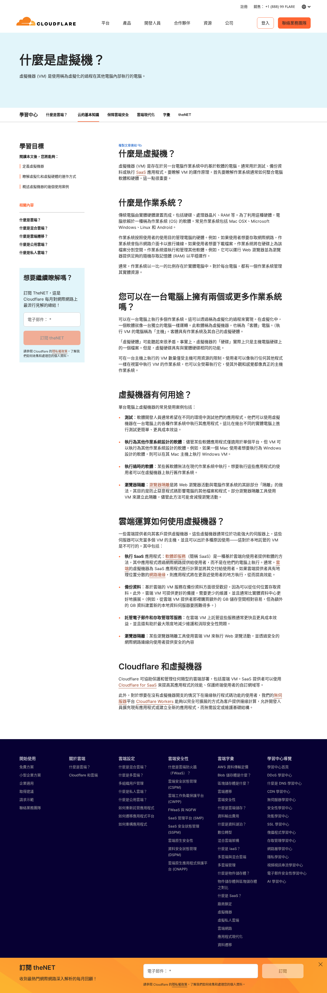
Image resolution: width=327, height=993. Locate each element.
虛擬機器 (225, 912)
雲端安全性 (227, 799)
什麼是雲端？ (56, 114)
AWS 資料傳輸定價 (233, 767)
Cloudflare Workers (154, 701)
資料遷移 (225, 944)
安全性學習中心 (279, 808)
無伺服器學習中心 (281, 799)
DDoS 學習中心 (279, 775)
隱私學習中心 (278, 857)
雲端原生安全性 (180, 840)
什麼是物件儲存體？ (234, 873)
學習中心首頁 (278, 767)
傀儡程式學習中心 (281, 832)
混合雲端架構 (228, 840)
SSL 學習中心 (278, 824)
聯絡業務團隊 (294, 23)
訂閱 (283, 971)
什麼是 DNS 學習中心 (284, 783)
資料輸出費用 (228, 816)
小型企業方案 (30, 775)
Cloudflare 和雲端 (83, 775)
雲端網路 (225, 928)
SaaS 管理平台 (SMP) (186, 818)
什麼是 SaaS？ (230, 895)
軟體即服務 (175, 556)
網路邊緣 (157, 574)
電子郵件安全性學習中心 (287, 873)
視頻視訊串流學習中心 (285, 865)
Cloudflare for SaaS (138, 685)
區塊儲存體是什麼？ (234, 783)
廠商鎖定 (225, 904)
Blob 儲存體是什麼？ (234, 775)
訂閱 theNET (52, 337)
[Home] (46, 23)
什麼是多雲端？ (131, 775)
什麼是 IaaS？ (229, 848)
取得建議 (26, 791)
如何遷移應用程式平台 (136, 816)
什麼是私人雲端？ (133, 791)
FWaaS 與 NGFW (182, 810)
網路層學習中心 (279, 848)
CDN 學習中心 (278, 791)
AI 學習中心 (276, 881)
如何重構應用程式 (133, 824)
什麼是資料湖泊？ (232, 824)
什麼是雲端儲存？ (232, 808)
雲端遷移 (225, 791)
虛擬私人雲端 (228, 920)
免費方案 (26, 767)
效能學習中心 (278, 816)
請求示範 (26, 799)
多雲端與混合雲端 (232, 857)
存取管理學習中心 (281, 840)
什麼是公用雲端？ (133, 799)
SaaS (141, 172)
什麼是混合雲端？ (133, 767)
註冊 (244, 6)
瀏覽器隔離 (159, 484)
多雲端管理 (227, 865)
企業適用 (26, 783)
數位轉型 (225, 832)
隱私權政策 (59, 351)
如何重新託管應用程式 (136, 808)
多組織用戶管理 (131, 783)
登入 (265, 23)
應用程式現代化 (230, 936)
